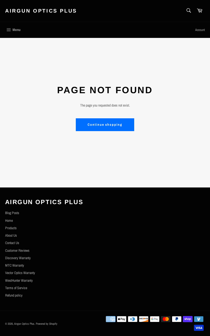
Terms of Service (16, 288)
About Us (11, 235)
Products (11, 228)
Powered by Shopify (46, 324)
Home (9, 220)
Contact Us (12, 242)
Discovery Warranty (18, 258)
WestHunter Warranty (19, 280)
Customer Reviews (17, 250)
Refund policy (14, 295)
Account (200, 30)
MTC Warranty (14, 265)
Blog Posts (12, 213)
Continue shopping (105, 124)
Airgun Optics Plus (41, 11)
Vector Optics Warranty (20, 272)
